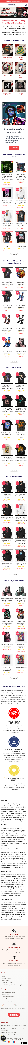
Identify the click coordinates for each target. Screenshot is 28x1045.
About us (4, 976)
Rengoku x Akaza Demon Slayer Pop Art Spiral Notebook (7, 669)
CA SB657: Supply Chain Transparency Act (12, 985)
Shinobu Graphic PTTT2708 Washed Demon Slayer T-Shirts (7, 282)
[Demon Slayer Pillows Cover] (20, 86)
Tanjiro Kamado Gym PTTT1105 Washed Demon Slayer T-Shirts (20, 410)
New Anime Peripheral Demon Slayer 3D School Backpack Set (20, 600)
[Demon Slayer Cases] (20, 68)
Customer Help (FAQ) (7, 1001)
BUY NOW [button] (15, 147)
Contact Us (4, 998)
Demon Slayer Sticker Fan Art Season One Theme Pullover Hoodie (21, 202)
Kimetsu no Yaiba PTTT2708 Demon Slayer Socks (7, 351)
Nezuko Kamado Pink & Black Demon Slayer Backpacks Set (21, 351)
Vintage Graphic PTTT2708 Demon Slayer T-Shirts (7, 305)
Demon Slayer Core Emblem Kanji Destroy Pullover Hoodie (20, 542)
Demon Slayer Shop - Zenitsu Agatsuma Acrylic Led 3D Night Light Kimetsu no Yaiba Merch (7, 177)
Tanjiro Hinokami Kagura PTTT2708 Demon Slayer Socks (7, 328)
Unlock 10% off (3, 1038)
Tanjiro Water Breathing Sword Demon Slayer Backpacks (7, 623)
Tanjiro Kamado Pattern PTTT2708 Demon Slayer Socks (21, 305)
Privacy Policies (5, 980)
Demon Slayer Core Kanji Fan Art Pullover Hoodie (7, 565)
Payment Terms (5, 994)
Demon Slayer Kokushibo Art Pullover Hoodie (7, 496)
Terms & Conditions (6, 978)
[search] (21, 5)
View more (14, 254)
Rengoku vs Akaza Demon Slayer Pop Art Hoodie (20, 496)
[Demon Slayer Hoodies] (20, 50)
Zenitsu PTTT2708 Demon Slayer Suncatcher (21, 282)
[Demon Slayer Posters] (7, 86)
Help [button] (25, 1043)
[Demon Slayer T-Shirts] (7, 50)
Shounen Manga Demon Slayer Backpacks (21, 623)
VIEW (7, 171)
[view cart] (26, 5)
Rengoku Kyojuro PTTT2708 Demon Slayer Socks (20, 328)
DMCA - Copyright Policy (8, 982)
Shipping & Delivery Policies (8, 992)
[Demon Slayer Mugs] (7, 68)
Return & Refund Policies (8, 996)
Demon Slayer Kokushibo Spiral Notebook (21, 646)
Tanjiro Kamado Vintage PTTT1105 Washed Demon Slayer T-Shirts (7, 434)
